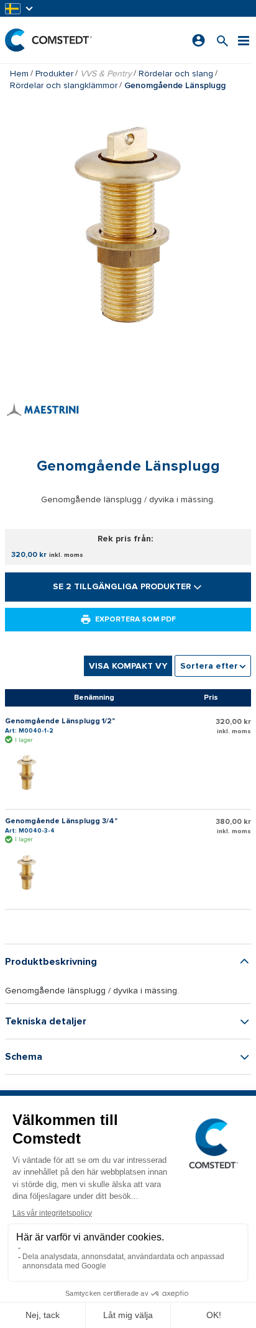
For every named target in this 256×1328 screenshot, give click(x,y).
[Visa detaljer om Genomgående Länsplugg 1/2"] (30, 773)
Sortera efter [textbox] (209, 666)
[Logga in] (198, 40)
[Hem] (48, 40)
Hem (19, 73)
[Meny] (243, 40)
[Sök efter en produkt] (222, 40)
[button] (20, 8)
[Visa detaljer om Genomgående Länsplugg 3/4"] (30, 873)
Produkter (54, 73)
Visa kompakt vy (128, 666)
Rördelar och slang (176, 73)
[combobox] (212, 666)
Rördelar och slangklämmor (63, 85)
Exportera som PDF (135, 619)
